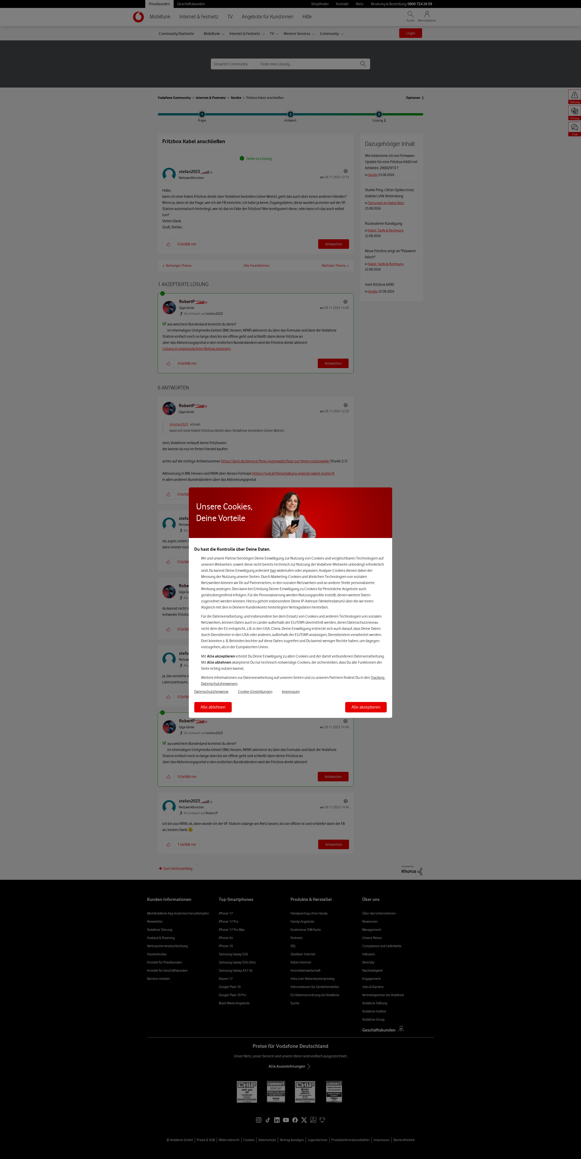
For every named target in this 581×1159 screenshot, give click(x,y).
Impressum (291, 691)
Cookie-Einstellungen (255, 691)
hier (273, 570)
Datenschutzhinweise (211, 691)
